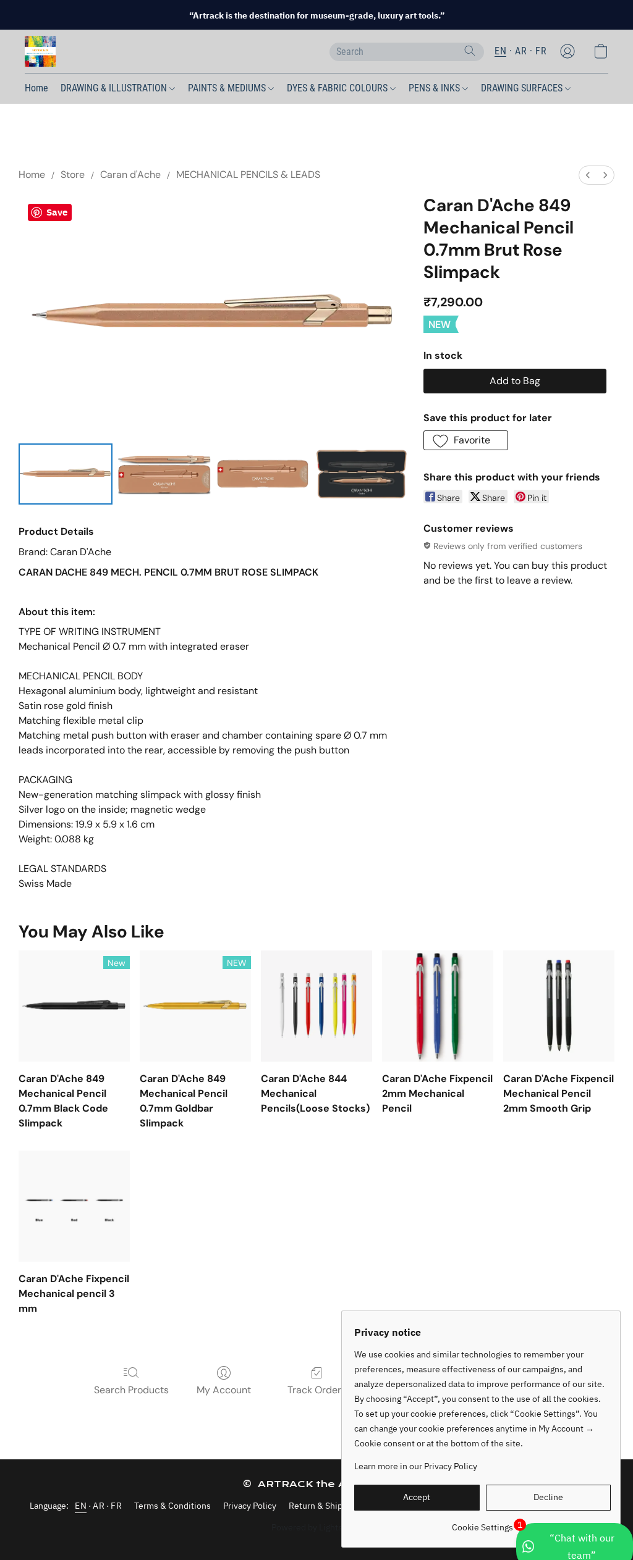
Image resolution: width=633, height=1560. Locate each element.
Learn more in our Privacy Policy (415, 1466)
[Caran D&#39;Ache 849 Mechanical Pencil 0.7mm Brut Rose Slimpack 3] (362, 473)
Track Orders (316, 1389)
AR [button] (521, 51)
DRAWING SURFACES (523, 88)
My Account (224, 1389)
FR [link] (116, 1505)
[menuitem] (588, 175)
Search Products (131, 1389)
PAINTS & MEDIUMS (228, 88)
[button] (40, 51)
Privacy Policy (249, 1505)
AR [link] (98, 1505)
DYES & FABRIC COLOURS (338, 88)
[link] (482, 1523)
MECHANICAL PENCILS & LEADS (248, 174)
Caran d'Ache (130, 174)
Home (36, 88)
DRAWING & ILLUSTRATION (115, 88)
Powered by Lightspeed (316, 1527)
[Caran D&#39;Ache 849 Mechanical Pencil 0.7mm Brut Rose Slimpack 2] (263, 473)
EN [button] (500, 51)
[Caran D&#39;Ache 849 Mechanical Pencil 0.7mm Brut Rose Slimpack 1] (164, 473)
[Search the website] (470, 50)
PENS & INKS (435, 88)
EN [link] (81, 1505)
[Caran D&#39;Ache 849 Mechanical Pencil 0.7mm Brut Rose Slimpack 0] (66, 473)
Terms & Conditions (172, 1505)
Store (73, 174)
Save (56, 212)
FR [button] (540, 51)
